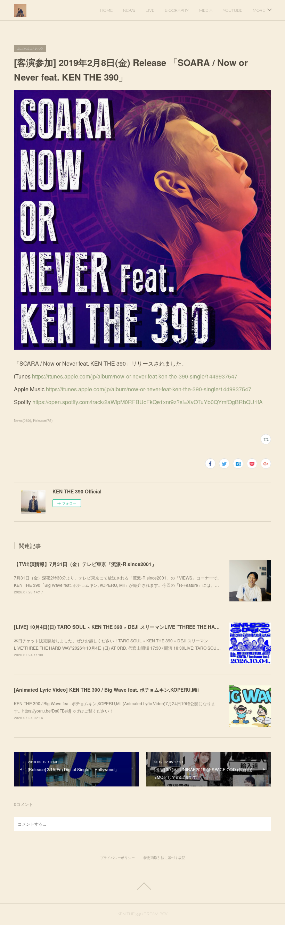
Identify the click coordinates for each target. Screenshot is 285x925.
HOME (106, 10)
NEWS (129, 10)
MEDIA (205, 10)
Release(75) (42, 420)
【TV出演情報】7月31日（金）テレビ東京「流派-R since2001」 (85, 563)
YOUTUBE (232, 10)
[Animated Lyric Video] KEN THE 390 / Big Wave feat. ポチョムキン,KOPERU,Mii (106, 689)
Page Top (142, 886)
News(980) (22, 420)
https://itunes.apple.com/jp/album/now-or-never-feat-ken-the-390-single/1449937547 (134, 376)
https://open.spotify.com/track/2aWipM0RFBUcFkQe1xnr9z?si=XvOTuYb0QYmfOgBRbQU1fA (147, 402)
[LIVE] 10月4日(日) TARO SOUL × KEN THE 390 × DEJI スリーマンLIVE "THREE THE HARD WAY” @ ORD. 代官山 (143, 626)
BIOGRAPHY (177, 10)
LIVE (150, 10)
